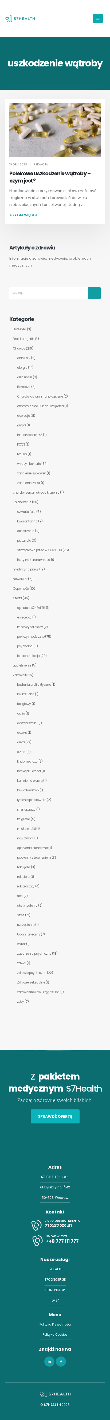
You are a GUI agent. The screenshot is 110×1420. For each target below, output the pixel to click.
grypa (21, 425)
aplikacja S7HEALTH (31, 608)
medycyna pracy (25, 569)
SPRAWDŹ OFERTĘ (55, 1116)
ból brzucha (25, 694)
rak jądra (23, 867)
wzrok (21, 944)
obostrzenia (25, 531)
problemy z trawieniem (34, 857)
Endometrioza (27, 761)
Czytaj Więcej (23, 214)
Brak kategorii (23, 339)
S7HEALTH (55, 1269)
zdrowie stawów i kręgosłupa (38, 992)
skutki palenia (27, 905)
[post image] (55, 130)
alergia (22, 368)
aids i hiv (23, 358)
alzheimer (24, 377)
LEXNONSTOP (55, 1290)
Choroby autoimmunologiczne (40, 396)
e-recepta (24, 617)
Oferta (17, 598)
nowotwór (20, 579)
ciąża (21, 713)
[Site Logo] (20, 18)
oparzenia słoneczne (32, 848)
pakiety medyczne (31, 636)
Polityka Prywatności (55, 1324)
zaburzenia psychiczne (34, 953)
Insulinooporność (29, 435)
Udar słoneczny (28, 934)
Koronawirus (22, 502)
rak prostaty (25, 886)
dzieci (21, 752)
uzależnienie (22, 665)
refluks (22, 454)
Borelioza (19, 329)
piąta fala (24, 540)
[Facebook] (61, 1361)
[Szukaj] (94, 293)
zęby (20, 1001)
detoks (22, 733)
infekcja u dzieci (29, 771)
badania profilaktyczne (34, 685)
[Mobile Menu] (98, 18)
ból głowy (24, 704)
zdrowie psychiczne (31, 973)
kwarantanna (27, 521)
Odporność (21, 588)
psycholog (25, 646)
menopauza (26, 809)
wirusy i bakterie (29, 464)
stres (20, 915)
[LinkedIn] (49, 1361)
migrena (23, 819)
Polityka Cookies (55, 1334)
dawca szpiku (27, 723)
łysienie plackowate (31, 800)
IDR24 (55, 1300)
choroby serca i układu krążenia (40, 406)
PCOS (21, 444)
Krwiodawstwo (28, 790)
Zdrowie (19, 675)
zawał (21, 963)
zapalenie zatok (28, 483)
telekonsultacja (28, 656)
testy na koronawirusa (33, 560)
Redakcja (41, 164)
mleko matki (26, 829)
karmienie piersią (29, 781)
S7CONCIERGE (55, 1280)
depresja (23, 416)
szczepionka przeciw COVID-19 (39, 550)
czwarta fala (26, 512)
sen (20, 896)
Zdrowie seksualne (31, 982)
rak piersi (23, 877)
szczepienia (25, 925)
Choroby (19, 348)
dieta (21, 742)
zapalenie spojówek (31, 473)
